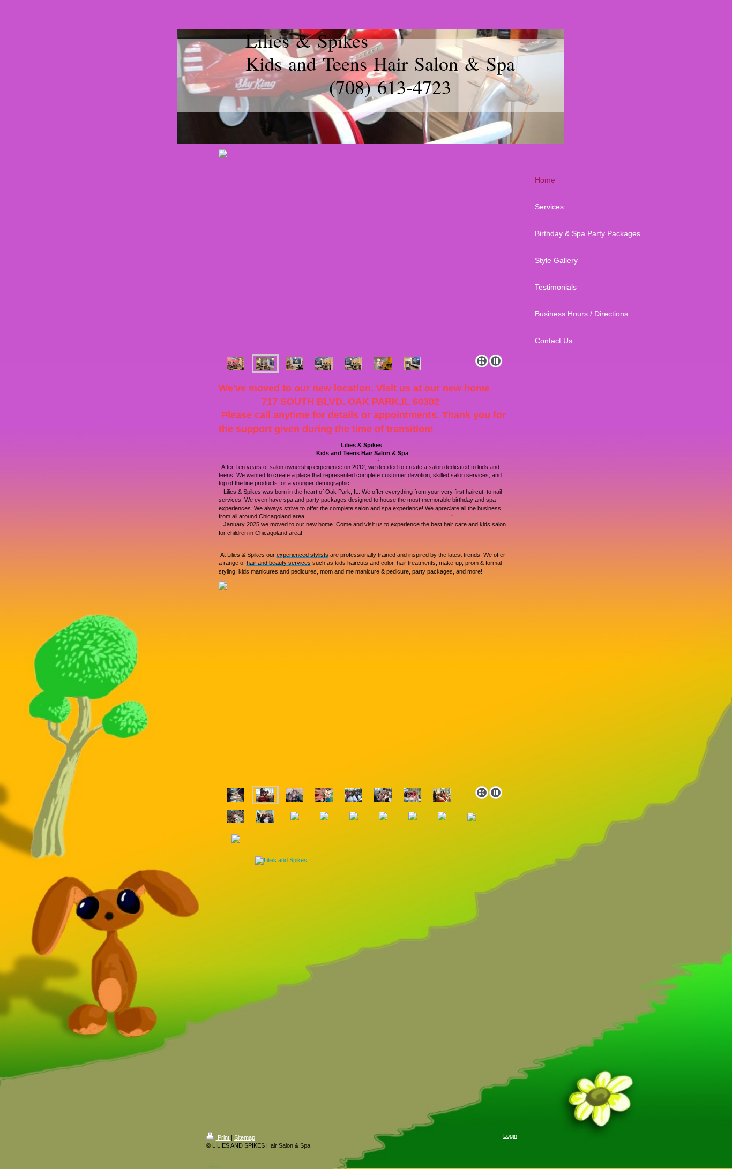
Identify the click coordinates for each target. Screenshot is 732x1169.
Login (510, 1136)
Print (223, 1137)
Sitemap (244, 1137)
